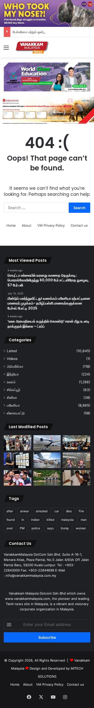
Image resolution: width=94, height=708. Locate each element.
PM (22, 528)
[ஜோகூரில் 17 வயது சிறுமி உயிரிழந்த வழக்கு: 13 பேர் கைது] (17, 460)
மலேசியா (13, 405)
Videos (12, 359)
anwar (24, 511)
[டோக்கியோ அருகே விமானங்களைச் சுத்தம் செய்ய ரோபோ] (47, 443)
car (56, 511)
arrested (41, 511)
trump (65, 528)
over (10, 528)
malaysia (67, 520)
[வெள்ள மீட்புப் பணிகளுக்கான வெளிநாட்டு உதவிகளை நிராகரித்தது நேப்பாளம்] (47, 460)
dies (69, 511)
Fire (81, 511)
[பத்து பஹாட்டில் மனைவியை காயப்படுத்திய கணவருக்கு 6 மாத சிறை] (76, 478)
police (36, 528)
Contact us (79, 225)
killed (50, 520)
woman (81, 528)
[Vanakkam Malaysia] (33, 47)
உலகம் (11, 382)
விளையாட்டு (16, 413)
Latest (12, 351)
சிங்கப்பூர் (13, 390)
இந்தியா (13, 374)
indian (35, 520)
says (50, 528)
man (84, 520)
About (26, 225)
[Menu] (6, 49)
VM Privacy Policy (51, 225)
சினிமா (12, 398)
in (23, 520)
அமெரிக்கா (15, 366)
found (11, 520)
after (10, 511)
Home (11, 225)
